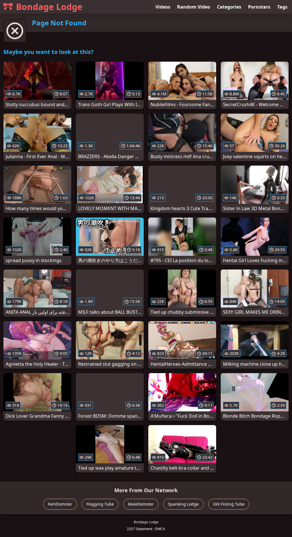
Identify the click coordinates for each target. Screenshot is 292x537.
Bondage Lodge (49, 7)
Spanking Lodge (183, 504)
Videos (162, 7)
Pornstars (259, 7)
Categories (229, 7)
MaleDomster (141, 504)
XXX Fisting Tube (228, 504)
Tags (282, 7)
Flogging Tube (100, 504)
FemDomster (60, 504)
